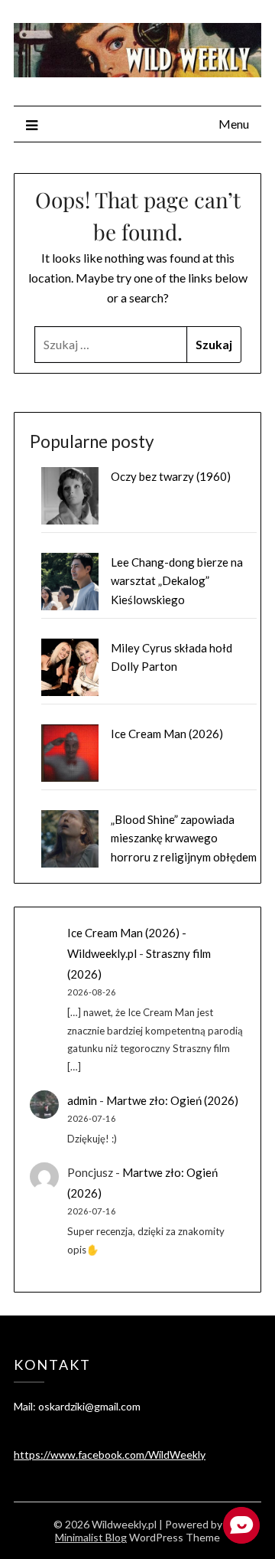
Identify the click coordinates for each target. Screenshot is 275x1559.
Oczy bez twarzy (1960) (171, 476)
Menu (233, 123)
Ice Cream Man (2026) (167, 733)
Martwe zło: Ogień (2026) (172, 1100)
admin (82, 1100)
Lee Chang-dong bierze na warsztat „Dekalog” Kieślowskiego (177, 580)
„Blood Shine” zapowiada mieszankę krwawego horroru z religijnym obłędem (184, 838)
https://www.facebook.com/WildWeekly (109, 1454)
